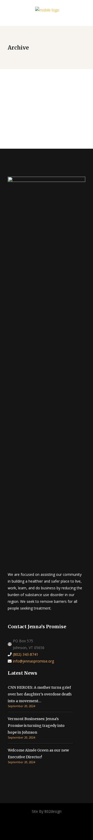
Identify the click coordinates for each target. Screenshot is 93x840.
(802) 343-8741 (25, 654)
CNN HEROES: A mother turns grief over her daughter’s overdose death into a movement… (40, 694)
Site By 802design (46, 811)
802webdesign (24, 100)
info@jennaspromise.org (33, 661)
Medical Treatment (36, 89)
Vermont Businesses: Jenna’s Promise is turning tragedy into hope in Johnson (36, 725)
